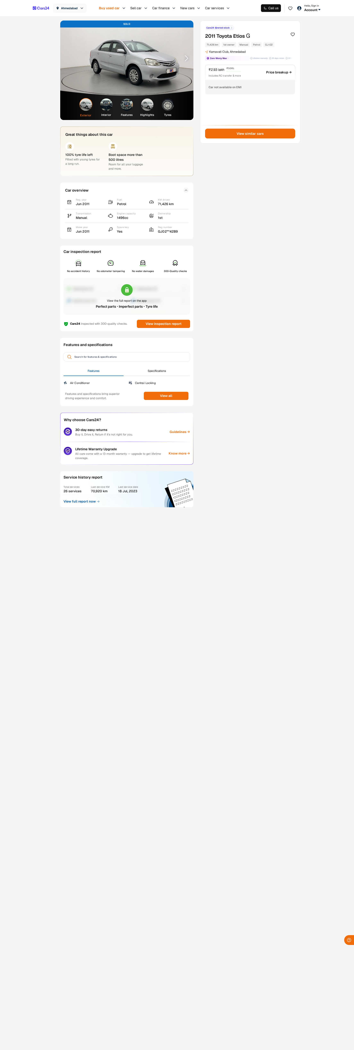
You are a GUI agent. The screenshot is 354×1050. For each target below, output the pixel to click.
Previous (68, 58)
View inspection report (163, 324)
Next (185, 58)
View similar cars (250, 133)
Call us (273, 8)
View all (166, 396)
